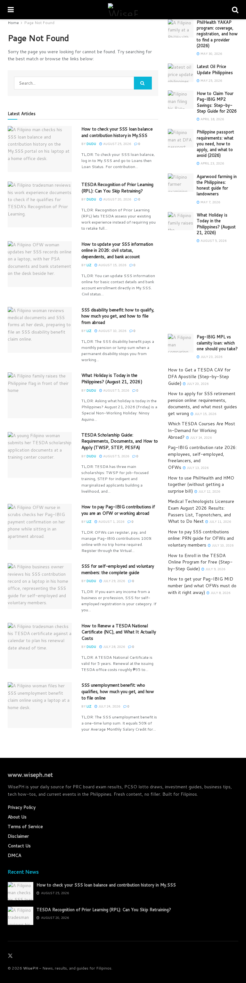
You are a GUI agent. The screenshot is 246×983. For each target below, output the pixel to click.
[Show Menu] (11, 9)
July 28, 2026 (113, 646)
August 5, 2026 (115, 390)
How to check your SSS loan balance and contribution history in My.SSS (116, 132)
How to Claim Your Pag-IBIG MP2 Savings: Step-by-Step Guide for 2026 (217, 102)
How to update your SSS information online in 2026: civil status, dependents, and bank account (117, 250)
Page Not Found (39, 22)
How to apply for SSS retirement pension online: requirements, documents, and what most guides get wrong (202, 403)
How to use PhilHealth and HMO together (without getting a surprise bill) (201, 484)
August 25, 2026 (116, 143)
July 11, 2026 (219, 521)
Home (13, 22)
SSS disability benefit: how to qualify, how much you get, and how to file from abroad (117, 316)
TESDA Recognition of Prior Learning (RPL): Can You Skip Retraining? (117, 187)
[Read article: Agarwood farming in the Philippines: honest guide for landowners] (180, 183)
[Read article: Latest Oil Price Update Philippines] (180, 73)
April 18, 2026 (212, 119)
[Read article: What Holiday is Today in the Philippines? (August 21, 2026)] (40, 395)
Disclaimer (18, 836)
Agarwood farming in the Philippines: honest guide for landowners (217, 185)
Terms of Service (25, 826)
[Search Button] (235, 9)
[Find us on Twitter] (10, 956)
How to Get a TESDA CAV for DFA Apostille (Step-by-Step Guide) (199, 376)
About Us (17, 817)
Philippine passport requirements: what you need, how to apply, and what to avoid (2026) (215, 143)
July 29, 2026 (113, 581)
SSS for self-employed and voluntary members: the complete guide (117, 569)
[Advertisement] (203, 289)
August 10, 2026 (111, 330)
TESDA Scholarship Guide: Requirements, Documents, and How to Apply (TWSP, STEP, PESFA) (119, 441)
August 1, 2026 (110, 521)
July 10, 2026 (222, 545)
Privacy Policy (22, 807)
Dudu (91, 143)
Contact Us (19, 846)
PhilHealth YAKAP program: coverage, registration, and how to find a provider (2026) (217, 33)
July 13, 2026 (197, 467)
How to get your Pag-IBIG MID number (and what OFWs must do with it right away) (202, 585)
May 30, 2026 (211, 53)
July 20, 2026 (197, 383)
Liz (88, 265)
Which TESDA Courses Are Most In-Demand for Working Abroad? (201, 430)
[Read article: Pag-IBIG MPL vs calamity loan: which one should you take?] (180, 343)
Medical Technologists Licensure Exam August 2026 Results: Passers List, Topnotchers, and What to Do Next (201, 511)
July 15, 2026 (204, 413)
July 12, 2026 (208, 491)
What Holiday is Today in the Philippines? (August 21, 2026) (111, 378)
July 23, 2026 (211, 356)
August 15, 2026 (111, 265)
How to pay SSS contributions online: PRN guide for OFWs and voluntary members (201, 538)
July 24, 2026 (108, 706)
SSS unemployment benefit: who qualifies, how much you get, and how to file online (117, 691)
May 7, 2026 (210, 202)
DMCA (14, 855)
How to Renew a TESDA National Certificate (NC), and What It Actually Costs (118, 632)
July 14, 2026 (200, 437)
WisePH (30, 968)
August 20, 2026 (116, 199)
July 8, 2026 (219, 592)
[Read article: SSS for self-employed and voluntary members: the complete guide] (40, 586)
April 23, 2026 (212, 163)
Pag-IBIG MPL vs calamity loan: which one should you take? (217, 342)
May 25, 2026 (211, 80)
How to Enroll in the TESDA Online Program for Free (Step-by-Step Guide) (200, 562)
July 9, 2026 (214, 569)
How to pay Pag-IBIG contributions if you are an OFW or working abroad (118, 510)
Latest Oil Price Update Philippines (215, 69)
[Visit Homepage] (122, 9)
